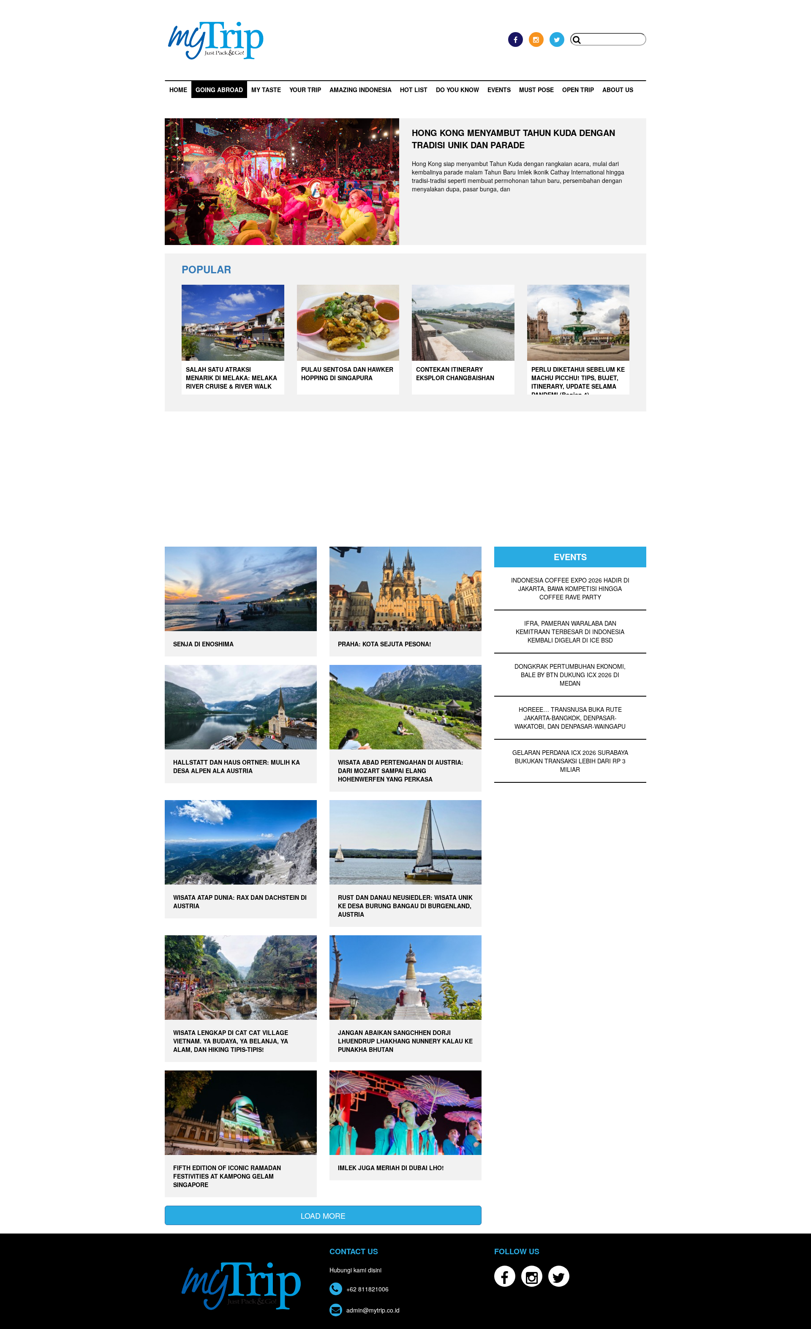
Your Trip (305, 89)
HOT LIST (413, 89)
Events (499, 89)
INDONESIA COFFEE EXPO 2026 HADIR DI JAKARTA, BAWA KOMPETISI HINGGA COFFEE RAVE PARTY (570, 588)
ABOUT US (617, 89)
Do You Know (457, 89)
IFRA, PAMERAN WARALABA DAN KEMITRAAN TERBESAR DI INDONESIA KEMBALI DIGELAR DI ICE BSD (570, 631)
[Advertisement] (405, 483)
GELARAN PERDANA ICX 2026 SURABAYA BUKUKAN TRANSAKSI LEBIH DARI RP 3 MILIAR (570, 760)
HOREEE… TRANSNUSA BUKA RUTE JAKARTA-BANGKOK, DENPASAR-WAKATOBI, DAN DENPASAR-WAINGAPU (570, 717)
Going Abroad (219, 89)
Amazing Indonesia (360, 89)
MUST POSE (536, 89)
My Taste (266, 89)
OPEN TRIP (578, 89)
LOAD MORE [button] (323, 1215)
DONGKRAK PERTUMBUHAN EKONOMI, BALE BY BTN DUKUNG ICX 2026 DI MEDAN (570, 674)
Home (178, 89)
